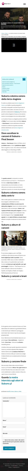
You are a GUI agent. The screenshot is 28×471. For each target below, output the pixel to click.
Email (4, 427)
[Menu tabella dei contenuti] (23, 79)
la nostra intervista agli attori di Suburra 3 (12, 380)
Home (2, 33)
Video (20, 391)
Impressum (16, 467)
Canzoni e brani (5, 88)
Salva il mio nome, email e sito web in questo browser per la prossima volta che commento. (13, 441)
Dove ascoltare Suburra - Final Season (11, 83)
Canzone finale (5, 90)
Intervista (4, 91)
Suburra (16, 391)
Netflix (9, 391)
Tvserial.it (6, 3)
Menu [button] (24, 4)
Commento (6, 401)
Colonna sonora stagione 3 (8, 81)
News (6, 33)
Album (3, 86)
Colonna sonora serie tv (7, 85)
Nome (5, 420)
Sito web (5, 433)
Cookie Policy (14, 465)
